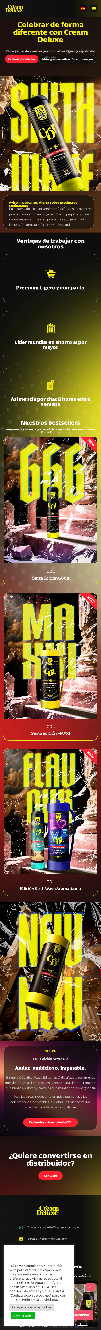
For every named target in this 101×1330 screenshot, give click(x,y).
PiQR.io (83, 1324)
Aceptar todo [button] (22, 1316)
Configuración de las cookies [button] (31, 1307)
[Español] (83, 8)
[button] (93, 8)
